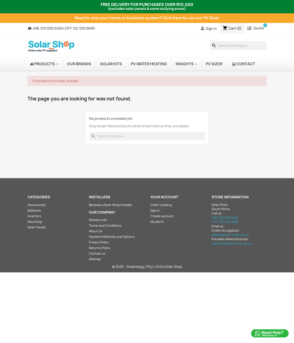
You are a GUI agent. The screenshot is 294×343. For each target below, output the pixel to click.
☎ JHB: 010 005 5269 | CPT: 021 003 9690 (61, 28)
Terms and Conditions (105, 225)
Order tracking (161, 205)
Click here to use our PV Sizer (190, 18)
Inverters (34, 216)
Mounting (35, 222)
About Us (95, 231)
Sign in (155, 210)
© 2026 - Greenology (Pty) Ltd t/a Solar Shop (147, 266)
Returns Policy (99, 248)
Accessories (37, 205)
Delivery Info (98, 220)
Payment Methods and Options (112, 237)
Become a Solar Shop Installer (110, 205)
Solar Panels (37, 227)
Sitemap (95, 259)
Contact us (97, 253)
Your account (164, 197)
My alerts (157, 222)
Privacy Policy (99, 242)
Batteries (34, 210)
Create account (162, 216)
